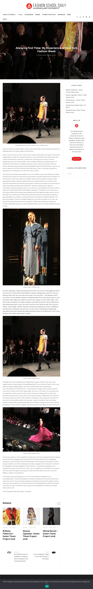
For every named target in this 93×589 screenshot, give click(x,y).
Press (69, 14)
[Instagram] (83, 17)
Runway (37, 14)
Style (20, 14)
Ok (47, 586)
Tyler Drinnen (47, 166)
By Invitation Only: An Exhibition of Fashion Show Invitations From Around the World (21, 557)
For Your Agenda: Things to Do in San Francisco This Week (41, 556)
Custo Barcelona (29, 384)
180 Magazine (29, 14)
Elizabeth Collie (34, 166)
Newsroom (61, 14)
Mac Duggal (20, 466)
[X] (80, 17)
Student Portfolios (49, 14)
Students (5, 527)
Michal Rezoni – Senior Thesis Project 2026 (50, 534)
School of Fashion (9, 14)
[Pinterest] (86, 17)
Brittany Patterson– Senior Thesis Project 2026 (9, 535)
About (5, 19)
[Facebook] (77, 17)
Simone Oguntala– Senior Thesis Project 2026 (31, 535)
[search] (85, 174)
